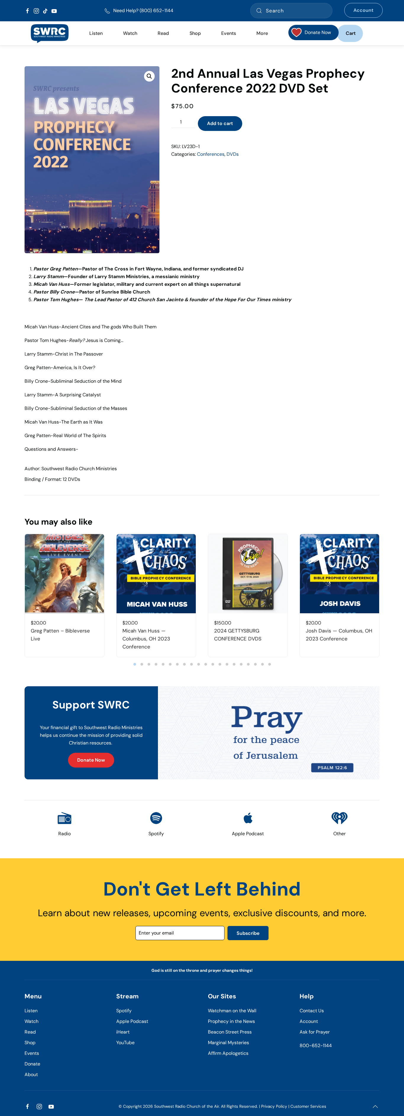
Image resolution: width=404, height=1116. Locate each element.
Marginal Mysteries (228, 1042)
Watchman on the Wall (232, 1011)
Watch (31, 1021)
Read (30, 1032)
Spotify (124, 1011)
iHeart (123, 1032)
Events (32, 1053)
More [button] (262, 33)
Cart (351, 33)
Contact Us (312, 1011)
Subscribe (248, 933)
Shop (195, 33)
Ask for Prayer (315, 1032)
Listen (96, 33)
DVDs (233, 154)
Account (363, 10)
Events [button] (228, 33)
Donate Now (91, 760)
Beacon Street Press (230, 1032)
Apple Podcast (132, 1021)
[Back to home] (50, 33)
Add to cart (220, 123)
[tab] (134, 664)
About (31, 1074)
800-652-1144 (316, 1045)
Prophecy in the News (231, 1021)
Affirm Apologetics (228, 1053)
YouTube (125, 1042)
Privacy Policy (274, 1106)
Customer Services (308, 1106)
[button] (149, 76)
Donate (32, 1064)
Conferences (210, 154)
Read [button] (163, 33)
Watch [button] (130, 33)
